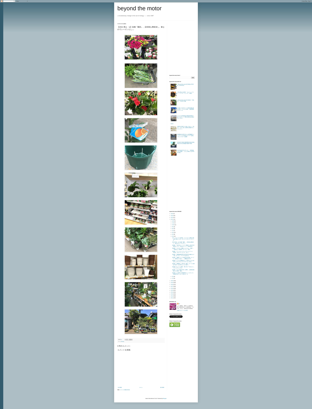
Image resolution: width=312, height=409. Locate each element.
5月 (173, 234)
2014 (172, 292)
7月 (173, 230)
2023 (172, 215)
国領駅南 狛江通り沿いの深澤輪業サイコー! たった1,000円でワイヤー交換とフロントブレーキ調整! (185, 135)
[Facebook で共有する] (130, 339)
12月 (173, 221)
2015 (172, 290)
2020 (172, 280)
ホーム (141, 387)
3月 (173, 276)
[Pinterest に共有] (132, 339)
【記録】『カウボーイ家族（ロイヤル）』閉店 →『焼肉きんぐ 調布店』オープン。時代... (183, 249)
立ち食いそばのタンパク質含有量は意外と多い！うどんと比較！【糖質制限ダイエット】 (185, 109)
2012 (172, 296)
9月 (173, 226)
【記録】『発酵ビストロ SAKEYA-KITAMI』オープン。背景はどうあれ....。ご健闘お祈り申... (183, 258)
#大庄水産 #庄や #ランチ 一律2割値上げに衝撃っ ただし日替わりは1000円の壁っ (185, 151)
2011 (172, 297)
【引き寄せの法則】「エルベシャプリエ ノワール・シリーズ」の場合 (185, 93)
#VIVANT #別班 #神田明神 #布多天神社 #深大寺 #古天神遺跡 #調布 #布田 (185, 143)
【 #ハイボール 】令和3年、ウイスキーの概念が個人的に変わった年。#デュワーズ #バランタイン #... (183, 239)
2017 (172, 286)
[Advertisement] (181, 47)
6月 (173, 232)
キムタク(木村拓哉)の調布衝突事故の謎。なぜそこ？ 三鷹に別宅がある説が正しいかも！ (185, 117)
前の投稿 (162, 387)
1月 (173, 278)
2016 (172, 288)
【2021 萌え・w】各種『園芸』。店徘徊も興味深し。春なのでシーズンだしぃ (183, 243)
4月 (173, 236)
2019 (172, 282)
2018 (172, 284)
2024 (172, 213)
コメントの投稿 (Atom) (125, 389)
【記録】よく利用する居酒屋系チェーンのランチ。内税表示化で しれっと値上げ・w (183, 273)
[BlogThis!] (127, 339)
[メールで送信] (125, 339)
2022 (172, 217)
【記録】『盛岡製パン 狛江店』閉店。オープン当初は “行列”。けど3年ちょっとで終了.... (183, 264)
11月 (173, 222)
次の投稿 (120, 387)
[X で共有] (128, 339)
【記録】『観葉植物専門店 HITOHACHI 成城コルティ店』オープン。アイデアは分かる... (183, 255)
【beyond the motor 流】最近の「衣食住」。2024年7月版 (185, 101)
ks (179, 303)
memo (172, 123)
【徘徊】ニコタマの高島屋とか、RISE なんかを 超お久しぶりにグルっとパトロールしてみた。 (183, 261)
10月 (173, 224)
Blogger (164, 398)
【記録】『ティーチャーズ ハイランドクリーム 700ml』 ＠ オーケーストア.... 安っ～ (182, 252)
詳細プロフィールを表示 (182, 310)
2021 (172, 219)
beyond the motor (139, 8)
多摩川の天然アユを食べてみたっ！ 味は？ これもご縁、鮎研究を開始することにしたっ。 (185, 127)
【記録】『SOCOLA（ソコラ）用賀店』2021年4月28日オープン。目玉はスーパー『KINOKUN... (183, 246)
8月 (173, 228)
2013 (172, 294)
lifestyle (122, 341)
